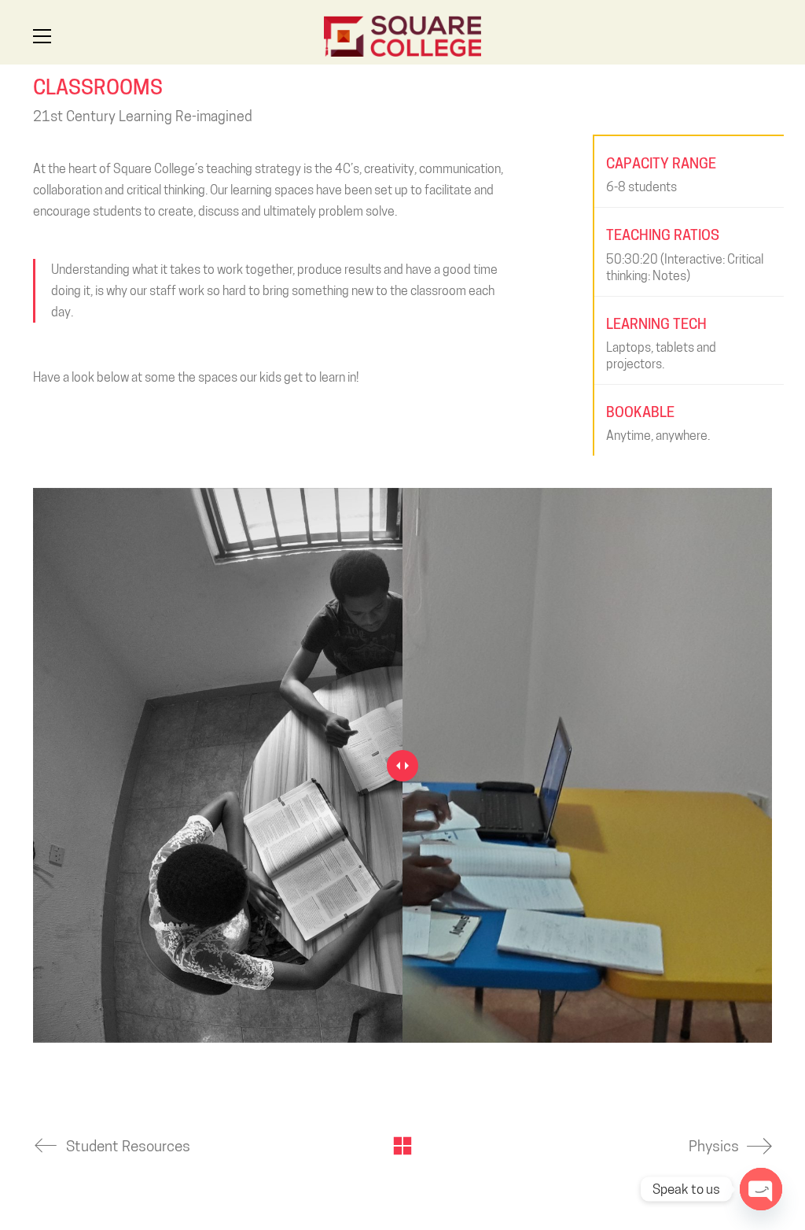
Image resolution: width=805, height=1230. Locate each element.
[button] (42, 36)
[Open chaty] (761, 1189)
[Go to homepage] (402, 36)
